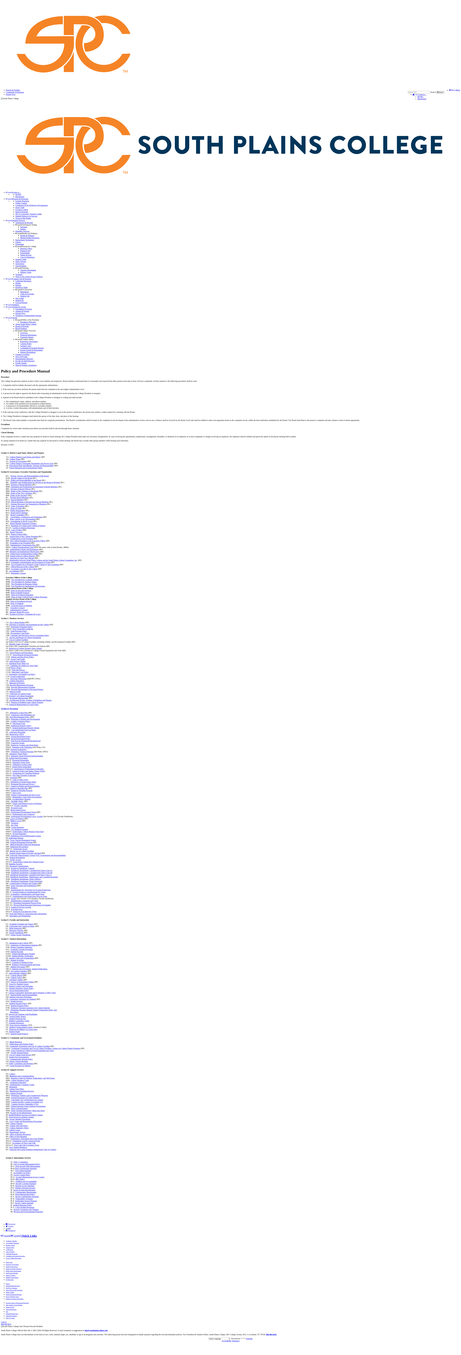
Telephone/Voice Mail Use (19, 663)
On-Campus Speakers (19, 971)
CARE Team (9, 1250)
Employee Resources (12, 1267)
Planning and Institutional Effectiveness (24, 552)
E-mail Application (18, 676)
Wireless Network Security (25, 1188)
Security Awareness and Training (26, 1210)
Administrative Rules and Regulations (24, 549)
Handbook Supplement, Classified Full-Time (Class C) (31, 875)
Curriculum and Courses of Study (22, 926)
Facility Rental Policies (19, 1053)
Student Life (25, 296)
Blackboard (421, 99)
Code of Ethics (16, 530)
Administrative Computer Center (22, 1085)
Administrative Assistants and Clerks (24, 901)
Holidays (14, 888)
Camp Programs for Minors (20, 1066)
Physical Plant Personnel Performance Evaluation (32, 905)
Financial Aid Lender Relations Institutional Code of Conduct (33, 1149)
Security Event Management (21, 1113)
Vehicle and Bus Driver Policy (22, 657)
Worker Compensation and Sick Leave (25, 795)
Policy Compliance (21, 1162)
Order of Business (17, 506)
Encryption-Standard (23, 1171)
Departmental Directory (24, 359)
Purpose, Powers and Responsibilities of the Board (29, 476)
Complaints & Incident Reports (32, 348)
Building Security (15, 864)
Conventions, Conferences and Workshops (26, 517)
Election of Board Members (21, 485)
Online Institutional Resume (14, 1294)
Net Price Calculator (11, 1288)
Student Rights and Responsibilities (23, 995)
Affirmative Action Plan (19, 713)
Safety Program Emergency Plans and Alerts (28, 1111)
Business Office (26, 249)
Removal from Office (19, 534)
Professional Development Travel (23, 812)
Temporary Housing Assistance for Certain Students (30, 1008)
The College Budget (17, 622)
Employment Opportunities (13, 1271)
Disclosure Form (19, 724)
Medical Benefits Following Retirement (25, 845)
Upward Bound (21, 303)
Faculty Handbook (16, 933)
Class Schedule (10, 1252)
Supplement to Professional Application (29, 769)
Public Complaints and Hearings (21, 1064)
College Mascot (16, 975)
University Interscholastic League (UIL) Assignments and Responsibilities (38, 855)
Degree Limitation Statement (21, 947)
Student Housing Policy (18, 1004)
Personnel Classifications (19, 866)
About (11, 318)
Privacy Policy (16, 668)
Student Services (15, 220)
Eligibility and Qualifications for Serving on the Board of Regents (35, 482)
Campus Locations (22, 354)
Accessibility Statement (12, 1243)
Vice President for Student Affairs (23, 582)
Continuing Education (17, 1083)
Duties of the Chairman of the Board (24, 491)
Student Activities (17, 960)
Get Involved (24, 290)
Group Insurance (17, 827)
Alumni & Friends (22, 311)
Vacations (14, 823)
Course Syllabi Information (13, 1258)
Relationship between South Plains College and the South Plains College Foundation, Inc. (43, 560)
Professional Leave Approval (23, 814)
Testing (23, 229)
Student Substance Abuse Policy (21, 988)
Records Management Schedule (23, 687)
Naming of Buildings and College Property (27, 702)
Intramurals (24, 292)
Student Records (17, 952)
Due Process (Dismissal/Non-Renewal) (26, 741)
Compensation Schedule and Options (23, 883)
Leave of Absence (17, 819)
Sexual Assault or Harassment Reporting (17, 1303)
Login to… (420, 95)
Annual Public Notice (17, 1016)
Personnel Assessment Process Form (27, 903)
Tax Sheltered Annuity (19, 829)
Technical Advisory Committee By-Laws (25, 614)
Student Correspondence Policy (21, 1027)
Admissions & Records (24, 223)
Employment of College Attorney (22, 556)
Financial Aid (25, 251)
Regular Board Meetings (19, 498)
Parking (18, 285)
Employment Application (21, 767)
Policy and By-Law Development (23, 519)
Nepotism (13, 778)
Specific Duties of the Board (21, 478)
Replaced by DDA (17, 734)
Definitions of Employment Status (23, 782)
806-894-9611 (271, 1335)
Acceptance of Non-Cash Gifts (24, 1143)
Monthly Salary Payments (19, 644)
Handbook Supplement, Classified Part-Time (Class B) (31, 873)
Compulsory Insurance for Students (22, 999)
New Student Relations (18, 1147)
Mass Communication (19, 1108)
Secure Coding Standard (24, 1203)
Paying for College (26, 246)
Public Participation (17, 511)
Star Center (19, 298)
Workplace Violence (29, 1095)
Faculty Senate (21, 363)
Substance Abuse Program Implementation (27, 756)
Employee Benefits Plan (19, 788)
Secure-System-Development (24, 1190)
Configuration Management (25, 1192)
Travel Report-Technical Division (25, 655)
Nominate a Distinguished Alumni (28, 316)
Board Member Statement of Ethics (23, 524)
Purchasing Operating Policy (22, 627)
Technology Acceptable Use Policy (22, 674)
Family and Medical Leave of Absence (27, 803)
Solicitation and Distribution (20, 916)
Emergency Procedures (29, 341)
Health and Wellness (26, 233)
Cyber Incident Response (24, 1207)
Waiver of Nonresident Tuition (22, 982)
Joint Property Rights (17, 661)
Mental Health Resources (29, 238)
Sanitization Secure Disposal (26, 1201)
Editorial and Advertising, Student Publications (29, 969)
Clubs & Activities (27, 294)
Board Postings (21, 329)
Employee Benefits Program (21, 791)
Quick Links (19, 1235)
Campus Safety (24, 339)
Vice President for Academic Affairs (24, 580)
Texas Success (18, 1025)
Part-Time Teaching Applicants (24, 775)
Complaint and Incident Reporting (15, 1256)
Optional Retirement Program (21, 842)
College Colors (16, 978)
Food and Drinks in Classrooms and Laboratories (28, 914)
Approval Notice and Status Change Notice (28, 771)
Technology (19, 264)
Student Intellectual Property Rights (25, 728)
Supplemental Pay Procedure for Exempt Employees (31, 890)
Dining (18, 283)
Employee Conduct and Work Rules (24, 745)
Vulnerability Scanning (24, 1199)
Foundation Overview (23, 309)
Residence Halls (21, 287)
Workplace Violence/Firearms (22, 752)
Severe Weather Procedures (20, 1119)
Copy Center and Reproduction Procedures (25, 1121)
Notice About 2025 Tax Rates (14, 1290)
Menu (455, 90)
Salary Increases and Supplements (24, 886)
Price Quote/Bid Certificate (22, 629)
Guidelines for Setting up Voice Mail (24, 666)
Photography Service (17, 1132)
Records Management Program (21, 685)
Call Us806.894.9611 (6, 1323)
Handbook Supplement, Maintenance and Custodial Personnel (34, 877)
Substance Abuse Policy (18, 754)
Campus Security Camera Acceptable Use (27, 1102)
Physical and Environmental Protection (28, 1212)
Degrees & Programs (17, 199)
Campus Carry (25, 346)
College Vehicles (16, 1124)
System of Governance (18, 461)
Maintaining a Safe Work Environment (27, 797)
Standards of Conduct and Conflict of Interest (28, 526)
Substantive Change (18, 573)
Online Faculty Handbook (20, 935)
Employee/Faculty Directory (14, 1269)
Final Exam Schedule (12, 1273)
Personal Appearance (19, 749)
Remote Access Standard (24, 1186)
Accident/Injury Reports (21, 799)
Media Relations (16, 1042)
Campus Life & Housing (18, 279)
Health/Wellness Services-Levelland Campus (26, 1115)
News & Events (21, 357)
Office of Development (18, 1137)
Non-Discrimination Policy (19, 717)
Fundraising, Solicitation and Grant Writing (27, 1139)
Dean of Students (17, 603)
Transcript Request (11, 1309)
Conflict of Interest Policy (20, 721)
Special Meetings (17, 500)
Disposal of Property (17, 683)
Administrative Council (19, 610)
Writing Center (25, 272)
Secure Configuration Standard (27, 1197)
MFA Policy (20, 1179)
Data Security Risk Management (27, 1166)
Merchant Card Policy (20, 672)
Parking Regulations (28, 352)
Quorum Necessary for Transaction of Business (28, 504)
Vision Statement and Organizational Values (25, 468)
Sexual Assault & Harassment (31, 350)
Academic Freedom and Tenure (21, 924)
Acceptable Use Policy (22, 1173)
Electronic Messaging (18, 679)
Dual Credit (19, 208)
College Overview (26, 331)
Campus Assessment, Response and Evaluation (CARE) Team (32, 993)
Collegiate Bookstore (23, 281)
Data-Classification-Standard (26, 1168)
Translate (249, 1339)
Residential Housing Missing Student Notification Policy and (34, 1010)
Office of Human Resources (20, 1134)
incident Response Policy (22, 1205)
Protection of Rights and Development (25, 719)
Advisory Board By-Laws (19, 612)
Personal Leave (16, 808)
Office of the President (27, 320)
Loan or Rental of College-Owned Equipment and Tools (32, 1051)
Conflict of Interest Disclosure (23, 528)
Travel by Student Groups (19, 984)
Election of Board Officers (21, 489)
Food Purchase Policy (19, 631)
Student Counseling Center (19, 1021)
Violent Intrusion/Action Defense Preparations (28, 1106)
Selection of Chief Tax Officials (22, 558)
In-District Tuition (16, 980)
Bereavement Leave (18, 810)
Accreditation (14, 571)
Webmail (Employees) (12, 1314)
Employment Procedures (18, 758)
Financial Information (28, 335)
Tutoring (22, 268)
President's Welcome (28, 322)
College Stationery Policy (19, 1128)
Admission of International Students (24, 945)
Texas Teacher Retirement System (23, 840)
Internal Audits (15, 692)
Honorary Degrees (16, 931)
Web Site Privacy (18, 670)
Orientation (19, 244)
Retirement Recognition (19, 847)
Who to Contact (10, 1318)
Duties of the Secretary (19, 495)
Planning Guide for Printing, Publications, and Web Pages (33, 1078)
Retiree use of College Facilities (21, 851)
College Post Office (16, 1089)
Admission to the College (18, 943)
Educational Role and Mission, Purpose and (31, 466)
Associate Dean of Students (21, 606)
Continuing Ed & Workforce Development (31, 205)
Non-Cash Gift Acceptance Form (26, 1145)
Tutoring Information (28, 270)
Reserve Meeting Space (12, 1297)
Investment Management (18, 698)
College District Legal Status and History (25, 457)
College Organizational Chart (23, 547)
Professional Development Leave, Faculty (27, 816)
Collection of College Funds (20, 694)
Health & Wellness (27, 236)
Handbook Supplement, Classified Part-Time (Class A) (31, 870)
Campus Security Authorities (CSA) (25, 1104)
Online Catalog (21, 203)
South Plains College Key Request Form (28, 862)
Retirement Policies (16, 838)
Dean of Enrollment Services (21, 601)
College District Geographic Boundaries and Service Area (31, 463)
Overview (24, 333)
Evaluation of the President (20, 543)
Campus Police (26, 344)
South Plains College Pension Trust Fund (28, 832)
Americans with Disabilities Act (23, 715)
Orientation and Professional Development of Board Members (34, 487)
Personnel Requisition (20, 760)
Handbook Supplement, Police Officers (26, 879)
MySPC (420, 97)
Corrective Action (17, 743)
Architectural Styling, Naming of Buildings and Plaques (30, 700)
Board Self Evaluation (19, 513)
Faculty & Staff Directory (25, 361)
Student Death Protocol (19, 1034)
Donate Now (11, 94)
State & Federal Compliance (26, 365)
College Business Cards (20, 1080)
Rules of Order (16, 508)
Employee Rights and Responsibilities (25, 786)
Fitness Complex (10, 1275)
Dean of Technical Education (22, 595)
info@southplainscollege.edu (96, 1330)
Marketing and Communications (21, 1076)
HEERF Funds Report (12, 1277)
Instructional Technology (24, 240)
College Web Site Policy (19, 1126)
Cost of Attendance (27, 257)
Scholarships (25, 253)
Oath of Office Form (20, 780)
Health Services (17, 1001)
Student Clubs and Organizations (21, 958)
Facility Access (15, 860)
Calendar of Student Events (22, 962)
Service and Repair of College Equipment (25, 638)
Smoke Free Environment (19, 1057)
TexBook (18, 274)
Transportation (20, 266)
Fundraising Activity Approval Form (26, 1141)
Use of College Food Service (20, 1055)
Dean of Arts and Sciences (21, 590)
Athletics (12, 305)
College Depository (16, 681)
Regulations (20, 858)
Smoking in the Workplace (22, 747)
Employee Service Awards (21, 907)
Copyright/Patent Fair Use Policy (23, 730)
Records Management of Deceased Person (27, 689)
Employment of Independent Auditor (24, 554)
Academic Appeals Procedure (21, 949)
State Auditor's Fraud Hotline (14, 1305)
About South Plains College (25, 324)
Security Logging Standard (26, 1184)
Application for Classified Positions (25, 773)
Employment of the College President (24, 536)
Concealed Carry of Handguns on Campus (27, 1100)
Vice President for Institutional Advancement (28, 586)
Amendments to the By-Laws (21, 521)
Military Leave (15, 821)
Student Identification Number (23, 954)
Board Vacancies (16, 532)
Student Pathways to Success (26, 216)
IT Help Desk (10, 1280)
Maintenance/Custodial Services (22, 1091)
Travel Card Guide (18, 659)
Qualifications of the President (21, 539)
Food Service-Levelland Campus (21, 1117)
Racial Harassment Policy (20, 739)
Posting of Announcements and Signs (26, 965)
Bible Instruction (15, 928)
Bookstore (13, 1087)
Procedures (14, 1012)
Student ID (19, 300)
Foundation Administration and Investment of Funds (30, 562)
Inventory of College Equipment (21, 696)
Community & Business (15, 92)
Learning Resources (16, 1023)
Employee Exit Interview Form (24, 912)
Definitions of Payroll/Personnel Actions (25, 836)
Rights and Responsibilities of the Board (26, 480)
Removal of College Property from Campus (25, 648)
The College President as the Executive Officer (27, 541)
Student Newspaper (17, 967)
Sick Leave (16, 793)
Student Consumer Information (14, 1299)
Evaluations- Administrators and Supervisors (27, 894)
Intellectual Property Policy (21, 726)
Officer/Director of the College (22, 567)
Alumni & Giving (16, 307)
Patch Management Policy (25, 1194)
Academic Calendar (11, 1241)
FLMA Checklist (20, 806)
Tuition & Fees (25, 255)
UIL (7, 1311)
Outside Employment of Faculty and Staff (25, 853)
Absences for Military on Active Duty (23, 1029)
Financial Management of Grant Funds (23, 705)
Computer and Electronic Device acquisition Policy (29, 635)
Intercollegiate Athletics (18, 973)
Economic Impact (26, 337)
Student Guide (20, 259)
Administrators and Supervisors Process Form (29, 896)
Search (433, 92)
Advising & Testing (26, 225)
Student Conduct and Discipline (21, 986)
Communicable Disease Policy (21, 1059)
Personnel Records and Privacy (23, 784)
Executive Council (17, 608)
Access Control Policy (21, 1175)
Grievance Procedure (17, 732)
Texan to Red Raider (23, 218)
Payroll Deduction (19, 834)
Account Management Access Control (29, 1177)
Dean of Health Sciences (20, 593)
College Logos (14, 1130)
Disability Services (22, 231)
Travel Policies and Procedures (21, 653)
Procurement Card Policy (20, 633)
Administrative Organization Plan (22, 545)
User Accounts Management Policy (26, 1164)
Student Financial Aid (17, 1019)
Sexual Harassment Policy (21, 736)
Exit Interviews (17, 909)
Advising (23, 227)
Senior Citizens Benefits (19, 1061)
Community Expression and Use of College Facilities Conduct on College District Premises (45, 1048)
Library (18, 242)
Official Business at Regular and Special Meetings (30, 502)
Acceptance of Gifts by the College (24, 569)
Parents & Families (13, 90)
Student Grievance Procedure (20, 997)
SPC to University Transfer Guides (28, 214)
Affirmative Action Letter (22, 765)
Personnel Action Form (21, 762)
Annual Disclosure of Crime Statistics (25, 1098)
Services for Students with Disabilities (23, 1014)
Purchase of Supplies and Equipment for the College (29, 625)
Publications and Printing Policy (21, 1044)
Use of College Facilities (18, 640)
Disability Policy (17, 801)
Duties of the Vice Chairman (21, 493)
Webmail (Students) (11, 1316)
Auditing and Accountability (26, 1181)
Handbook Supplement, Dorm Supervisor (26, 881)
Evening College (21, 210)
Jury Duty (14, 825)
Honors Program (21, 212)
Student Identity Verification (22, 956)
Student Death (14, 1032)
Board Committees (17, 515)
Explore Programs (22, 201)
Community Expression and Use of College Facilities (30, 1046)
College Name (14, 459)
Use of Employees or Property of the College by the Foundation (35, 565)
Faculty (13, 899)
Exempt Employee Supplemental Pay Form (29, 892)
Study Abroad (20, 262)
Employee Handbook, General (22, 868)
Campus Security (16, 1093)
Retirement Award (20, 849)
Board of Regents (22, 326)
